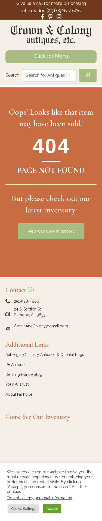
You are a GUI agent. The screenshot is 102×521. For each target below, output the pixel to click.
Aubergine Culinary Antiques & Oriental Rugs (44, 354)
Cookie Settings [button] (23, 509)
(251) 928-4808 (64, 10)
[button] (88, 75)
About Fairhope (18, 394)
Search (12, 75)
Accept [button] (52, 509)
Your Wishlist (17, 384)
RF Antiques (15, 364)
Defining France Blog (23, 374)
